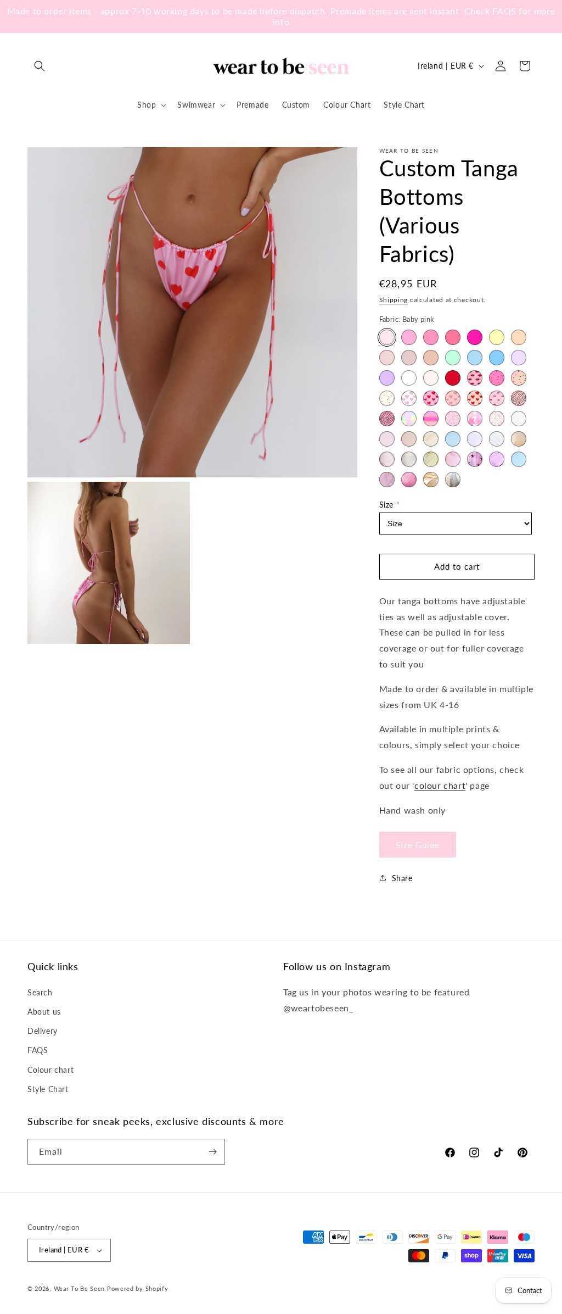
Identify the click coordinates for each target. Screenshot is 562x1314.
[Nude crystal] (409, 439)
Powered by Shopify (137, 1288)
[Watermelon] (452, 337)
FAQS (37, 1050)
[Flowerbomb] (474, 418)
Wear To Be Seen (79, 1288)
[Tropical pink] (474, 337)
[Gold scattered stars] (518, 439)
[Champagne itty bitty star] (409, 459)
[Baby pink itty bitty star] (452, 459)
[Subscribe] (212, 1152)
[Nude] (409, 357)
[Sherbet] (409, 337)
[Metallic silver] (452, 479)
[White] (409, 378)
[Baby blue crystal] (452, 439)
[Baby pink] (387, 337)
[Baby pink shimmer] (387, 479)
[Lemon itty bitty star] (431, 459)
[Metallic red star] (474, 459)
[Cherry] (496, 398)
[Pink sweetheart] (431, 398)
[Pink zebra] (387, 418)
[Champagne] (387, 357)
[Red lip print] (474, 378)
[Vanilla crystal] (518, 418)
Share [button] (402, 878)
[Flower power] (452, 418)
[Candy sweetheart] (409, 398)
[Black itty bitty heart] (518, 378)
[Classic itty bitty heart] (387, 398)
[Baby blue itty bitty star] (518, 459)
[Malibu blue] (496, 357)
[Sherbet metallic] (409, 479)
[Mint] (452, 357)
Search (40, 992)
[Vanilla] (431, 378)
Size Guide (418, 845)
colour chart (439, 785)
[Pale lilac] (518, 357)
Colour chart (50, 1069)
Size (386, 504)
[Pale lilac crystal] (474, 439)
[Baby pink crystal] (387, 439)
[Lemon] (496, 337)
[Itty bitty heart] (496, 378)
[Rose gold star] (387, 459)
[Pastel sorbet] (409, 418)
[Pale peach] (518, 337)
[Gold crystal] (431, 439)
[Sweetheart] (474, 398)
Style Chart (48, 1089)
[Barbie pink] (431, 337)
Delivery (42, 1030)
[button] (39, 66)
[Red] (452, 378)
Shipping (393, 300)
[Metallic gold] (431, 479)
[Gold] (431, 357)
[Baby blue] (474, 357)
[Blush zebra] (518, 398)
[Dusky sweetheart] (452, 398)
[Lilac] (387, 378)
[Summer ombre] (431, 418)
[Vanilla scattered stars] (496, 439)
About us (44, 1011)
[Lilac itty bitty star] (496, 459)
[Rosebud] (496, 418)
